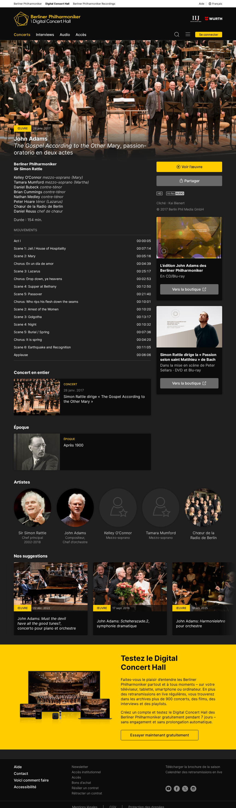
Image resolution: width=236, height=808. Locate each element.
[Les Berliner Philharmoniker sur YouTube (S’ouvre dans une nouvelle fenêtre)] (168, 789)
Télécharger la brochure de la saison (192, 767)
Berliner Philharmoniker (28, 3)
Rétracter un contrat (87, 793)
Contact (21, 773)
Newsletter (80, 767)
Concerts (22, 34)
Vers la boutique (186, 289)
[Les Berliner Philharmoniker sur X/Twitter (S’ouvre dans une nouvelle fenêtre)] (185, 789)
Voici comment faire (31, 780)
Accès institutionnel (86, 772)
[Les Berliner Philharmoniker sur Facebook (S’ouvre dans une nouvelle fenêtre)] (177, 789)
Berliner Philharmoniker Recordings (94, 3)
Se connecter (208, 34)
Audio (65, 34)
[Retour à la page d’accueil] (47, 19)
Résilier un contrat (85, 788)
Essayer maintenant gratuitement (159, 735)
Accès (81, 34)
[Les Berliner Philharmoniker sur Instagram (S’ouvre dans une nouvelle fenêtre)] (193, 789)
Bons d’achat (81, 783)
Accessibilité (25, 787)
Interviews (45, 34)
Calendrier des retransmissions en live (193, 772)
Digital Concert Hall (57, 3)
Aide (201, 3)
